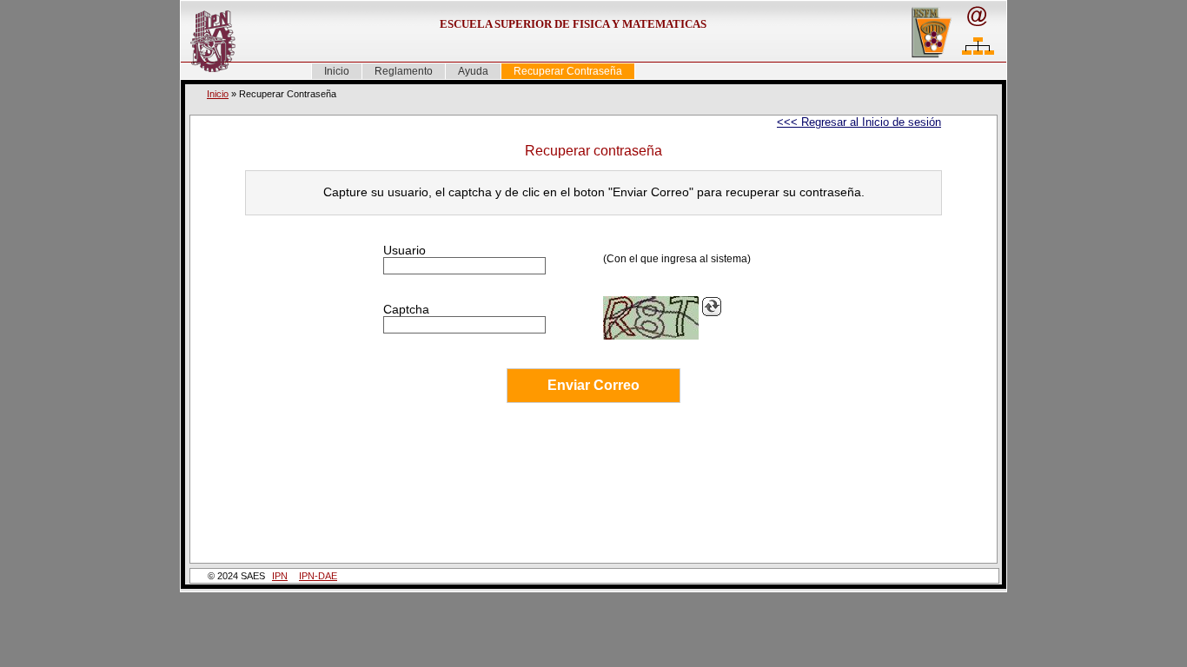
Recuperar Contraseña (568, 71)
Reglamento (404, 71)
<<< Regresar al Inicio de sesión (859, 122)
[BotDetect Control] (651, 318)
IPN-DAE (318, 576)
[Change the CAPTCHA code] (711, 306)
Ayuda (473, 71)
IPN (280, 576)
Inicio (336, 71)
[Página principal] (207, 41)
